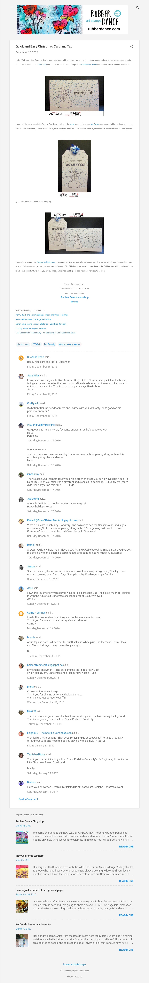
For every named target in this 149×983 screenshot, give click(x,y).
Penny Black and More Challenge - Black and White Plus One (42, 315)
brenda (31, 637)
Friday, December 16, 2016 (42, 366)
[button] (131, 47)
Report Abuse (74, 976)
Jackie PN (33, 498)
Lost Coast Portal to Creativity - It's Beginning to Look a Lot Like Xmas (45, 333)
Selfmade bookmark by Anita (33, 924)
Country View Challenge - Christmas (31, 328)
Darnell (31, 544)
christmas (23, 344)
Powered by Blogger (74, 964)
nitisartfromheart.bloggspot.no (45, 664)
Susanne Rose (35, 357)
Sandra (31, 566)
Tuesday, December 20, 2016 (43, 656)
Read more (126, 846)
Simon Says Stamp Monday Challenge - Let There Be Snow (41, 324)
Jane (30, 588)
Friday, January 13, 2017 (40, 745)
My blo (74, 302)
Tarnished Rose (36, 754)
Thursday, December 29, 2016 (44, 723)
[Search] (137, 7)
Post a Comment (28, 799)
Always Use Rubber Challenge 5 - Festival (33, 319)
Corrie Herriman (36, 612)
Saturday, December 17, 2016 (44, 440)
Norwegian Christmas (46, 262)
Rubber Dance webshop (75, 297)
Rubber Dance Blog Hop (30, 821)
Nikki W (31, 711)
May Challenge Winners (30, 855)
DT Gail (36, 344)
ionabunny (33, 474)
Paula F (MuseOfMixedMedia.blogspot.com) (52, 520)
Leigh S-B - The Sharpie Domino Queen (49, 732)
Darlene (31, 782)
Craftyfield (33, 403)
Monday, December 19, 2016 (43, 628)
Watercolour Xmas (89, 65)
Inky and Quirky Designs (41, 424)
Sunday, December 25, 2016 (43, 677)
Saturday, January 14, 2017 (42, 773)
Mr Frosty (43, 65)
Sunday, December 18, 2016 (43, 579)
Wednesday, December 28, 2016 (45, 702)
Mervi (30, 686)
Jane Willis (33, 375)
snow (72, 124)
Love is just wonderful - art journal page (39, 890)
